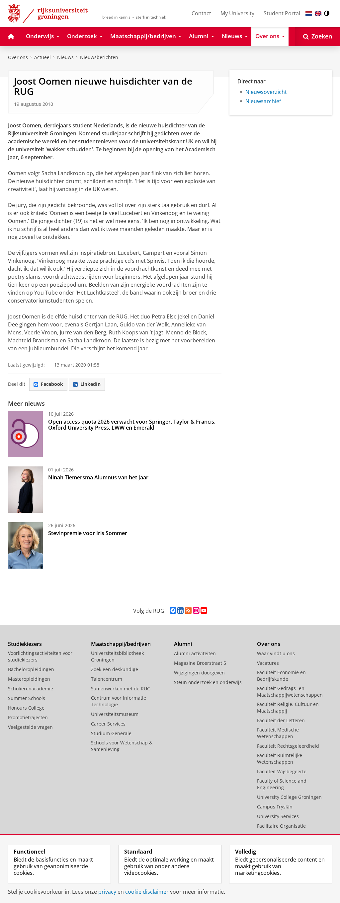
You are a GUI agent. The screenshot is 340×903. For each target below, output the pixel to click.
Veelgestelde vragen (30, 727)
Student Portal (282, 13)
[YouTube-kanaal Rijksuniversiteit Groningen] (204, 610)
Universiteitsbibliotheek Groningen (117, 656)
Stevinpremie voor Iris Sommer (87, 533)
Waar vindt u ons (276, 653)
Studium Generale (111, 733)
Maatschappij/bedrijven (121, 644)
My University (237, 13)
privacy (107, 891)
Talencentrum (106, 679)
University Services (278, 816)
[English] (318, 13)
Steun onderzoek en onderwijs (208, 682)
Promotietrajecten (28, 717)
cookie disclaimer (147, 891)
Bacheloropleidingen (31, 669)
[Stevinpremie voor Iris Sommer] (25, 545)
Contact (201, 13)
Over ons (18, 57)
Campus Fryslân (275, 806)
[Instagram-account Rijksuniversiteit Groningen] (196, 610)
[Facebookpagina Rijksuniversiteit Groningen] (173, 610)
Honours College (26, 708)
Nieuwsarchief (263, 101)
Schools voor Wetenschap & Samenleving (121, 745)
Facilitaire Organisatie (281, 826)
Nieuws (65, 57)
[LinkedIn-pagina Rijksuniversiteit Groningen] (180, 610)
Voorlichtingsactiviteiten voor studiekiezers (40, 656)
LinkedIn (90, 384)
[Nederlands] (308, 13)
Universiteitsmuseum (114, 714)
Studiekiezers (25, 644)
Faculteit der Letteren (281, 720)
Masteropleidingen (29, 679)
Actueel (42, 57)
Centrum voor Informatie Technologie (118, 701)
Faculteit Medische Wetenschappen (278, 733)
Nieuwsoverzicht (266, 92)
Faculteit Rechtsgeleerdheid (288, 746)
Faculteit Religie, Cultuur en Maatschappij (288, 707)
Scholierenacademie (30, 688)
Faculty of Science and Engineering (281, 784)
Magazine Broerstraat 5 (200, 663)
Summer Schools (26, 698)
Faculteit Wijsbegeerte (281, 771)
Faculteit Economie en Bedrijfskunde (281, 675)
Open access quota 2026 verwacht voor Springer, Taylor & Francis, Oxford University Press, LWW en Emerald (131, 425)
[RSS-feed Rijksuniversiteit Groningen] (188, 610)
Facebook (52, 384)
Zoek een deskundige (114, 669)
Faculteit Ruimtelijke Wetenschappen (279, 758)
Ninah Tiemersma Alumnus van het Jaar (98, 477)
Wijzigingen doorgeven (199, 672)
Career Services (108, 724)
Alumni (183, 644)
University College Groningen (289, 797)
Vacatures (268, 663)
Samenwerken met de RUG (120, 688)
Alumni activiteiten (195, 653)
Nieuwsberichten (99, 57)
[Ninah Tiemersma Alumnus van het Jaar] (25, 489)
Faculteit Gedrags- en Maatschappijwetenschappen (290, 691)
